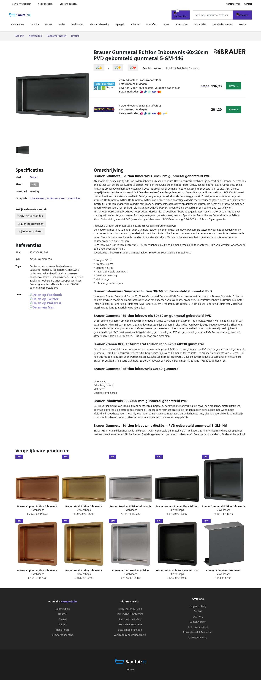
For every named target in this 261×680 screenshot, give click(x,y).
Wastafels (151, 24)
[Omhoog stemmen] (99, 67)
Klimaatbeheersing (100, 24)
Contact (248, 3)
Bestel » (233, 86)
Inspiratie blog (198, 606)
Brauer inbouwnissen (31, 223)
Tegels (166, 24)
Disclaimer (207, 632)
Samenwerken (198, 621)
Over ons (198, 616)
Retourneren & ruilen (130, 608)
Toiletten (135, 24)
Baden (62, 24)
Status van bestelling (130, 619)
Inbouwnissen (37, 198)
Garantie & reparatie (130, 624)
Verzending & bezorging (129, 614)
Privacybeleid (190, 632)
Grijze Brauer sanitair (30, 216)
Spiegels (120, 24)
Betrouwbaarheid (198, 627)
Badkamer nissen (56, 198)
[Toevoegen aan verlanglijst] (133, 67)
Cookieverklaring (197, 637)
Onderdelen (200, 24)
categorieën (69, 601)
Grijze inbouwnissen (30, 231)
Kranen (49, 24)
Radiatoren (77, 24)
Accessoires (182, 24)
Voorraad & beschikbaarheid (130, 635)
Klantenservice (233, 3)
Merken (243, 24)
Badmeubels (17, 24)
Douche (35, 24)
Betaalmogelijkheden (130, 629)
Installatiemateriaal (223, 24)
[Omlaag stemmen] (118, 67)
